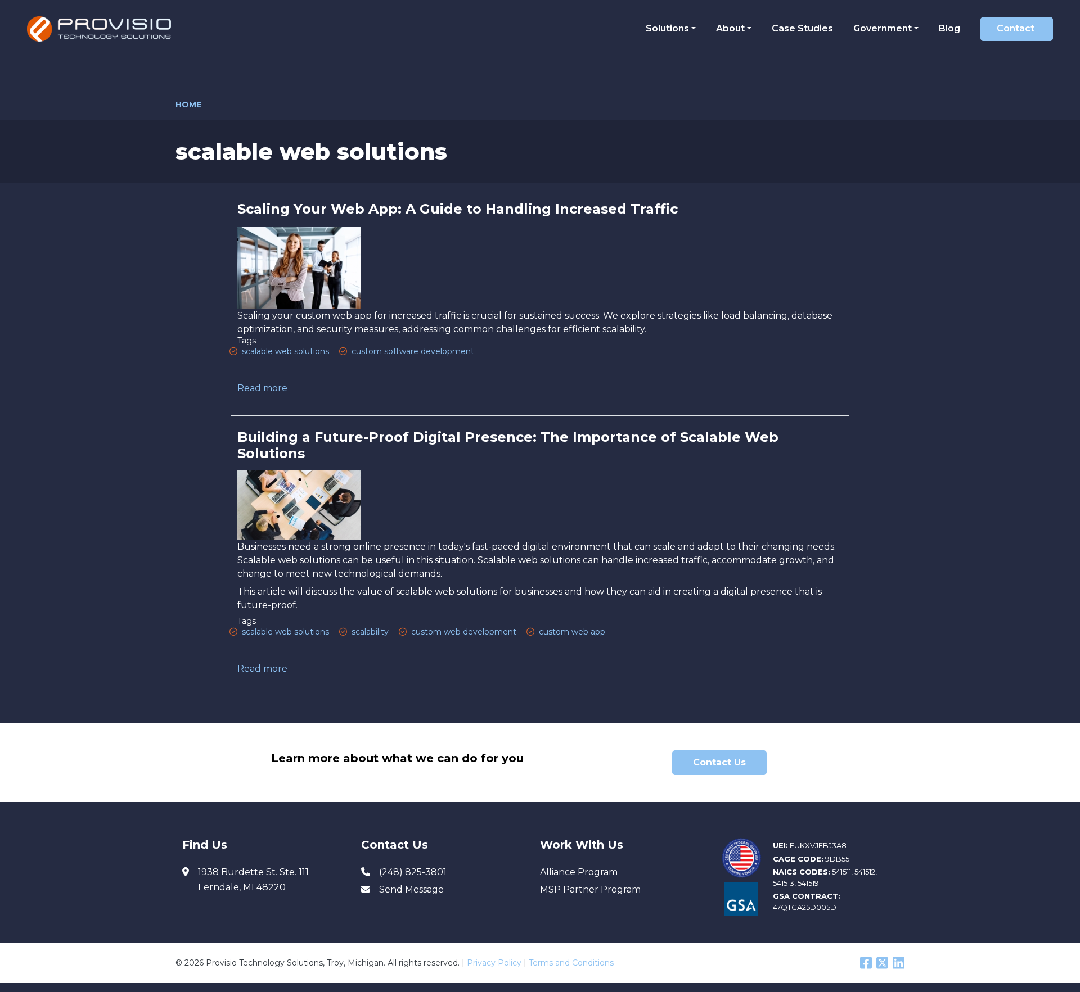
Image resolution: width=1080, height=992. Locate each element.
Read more (262, 388)
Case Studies (802, 28)
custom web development (463, 632)
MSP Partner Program (590, 889)
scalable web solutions (285, 351)
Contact (1015, 28)
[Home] (103, 28)
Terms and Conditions (571, 963)
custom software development (413, 351)
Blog (949, 28)
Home (188, 104)
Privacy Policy (494, 963)
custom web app (572, 632)
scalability (370, 632)
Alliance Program (579, 872)
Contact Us (719, 762)
